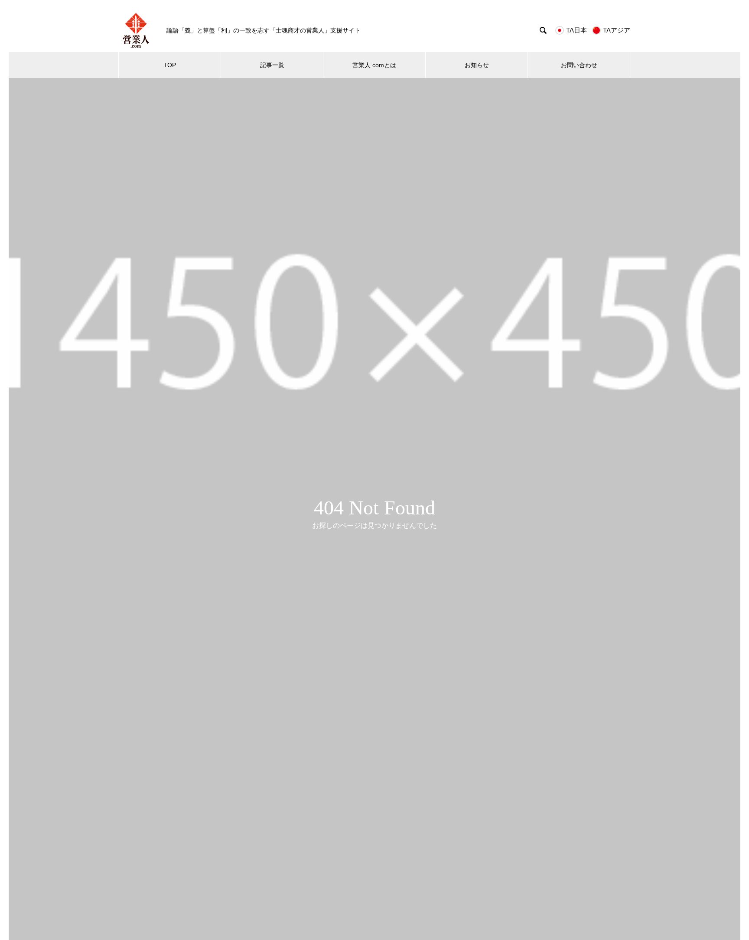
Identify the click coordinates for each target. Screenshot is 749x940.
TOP (169, 65)
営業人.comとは (374, 65)
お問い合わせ (579, 65)
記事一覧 (272, 65)
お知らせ (477, 65)
